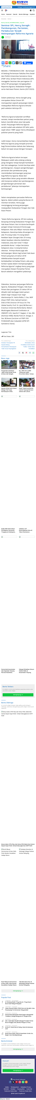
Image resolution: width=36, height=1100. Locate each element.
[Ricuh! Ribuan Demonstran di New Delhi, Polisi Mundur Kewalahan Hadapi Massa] (9, 914)
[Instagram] (19, 1082)
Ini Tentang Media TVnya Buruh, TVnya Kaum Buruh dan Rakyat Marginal (18, 1002)
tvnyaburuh (8, 36)
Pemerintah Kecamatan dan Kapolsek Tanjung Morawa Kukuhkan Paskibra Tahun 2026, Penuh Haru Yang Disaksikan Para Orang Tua (8, 671)
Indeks (7, 1087)
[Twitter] (13, 1082)
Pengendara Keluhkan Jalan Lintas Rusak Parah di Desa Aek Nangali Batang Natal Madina (8, 372)
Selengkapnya (17, 695)
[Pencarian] (34, 10)
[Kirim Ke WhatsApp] (33, 352)
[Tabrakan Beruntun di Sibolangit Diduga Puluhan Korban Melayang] (27, 914)
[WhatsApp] (23, 1082)
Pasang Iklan (21, 1089)
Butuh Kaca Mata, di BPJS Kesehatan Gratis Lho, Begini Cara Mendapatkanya (19, 1034)
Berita (3, 22)
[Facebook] (10, 1082)
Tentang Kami (15, 1087)
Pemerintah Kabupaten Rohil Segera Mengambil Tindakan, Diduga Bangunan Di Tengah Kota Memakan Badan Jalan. (19, 1015)
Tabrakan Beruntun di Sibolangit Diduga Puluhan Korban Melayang (26, 983)
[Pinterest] (16, 1082)
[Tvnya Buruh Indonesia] (6, 10)
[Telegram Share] (30, 352)
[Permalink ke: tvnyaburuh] (2, 37)
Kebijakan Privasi (26, 1087)
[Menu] (2, 10)
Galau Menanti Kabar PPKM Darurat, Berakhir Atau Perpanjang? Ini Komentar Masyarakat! (20, 1009)
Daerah (7, 22)
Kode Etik (29, 1089)
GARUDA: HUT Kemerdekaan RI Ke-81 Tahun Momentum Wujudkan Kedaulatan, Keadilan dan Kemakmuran (25, 530)
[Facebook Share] (19, 352)
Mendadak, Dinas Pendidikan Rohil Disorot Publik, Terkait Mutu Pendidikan (28, 345)
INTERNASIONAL (14, 22)
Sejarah (22, 22)
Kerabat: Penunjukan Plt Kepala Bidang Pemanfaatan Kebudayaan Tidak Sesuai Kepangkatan (8, 345)
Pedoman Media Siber (10, 1091)
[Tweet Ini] (23, 352)
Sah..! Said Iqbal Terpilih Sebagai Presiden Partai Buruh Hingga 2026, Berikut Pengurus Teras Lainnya (19, 1021)
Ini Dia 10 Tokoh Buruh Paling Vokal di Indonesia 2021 (19, 1028)
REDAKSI (6, 1089)
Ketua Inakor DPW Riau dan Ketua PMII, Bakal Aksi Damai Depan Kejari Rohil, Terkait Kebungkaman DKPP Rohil (18, 845)
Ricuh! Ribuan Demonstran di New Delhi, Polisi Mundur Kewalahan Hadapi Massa (9, 983)
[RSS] (26, 1082)
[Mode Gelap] (31, 10)
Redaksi (13, 1089)
